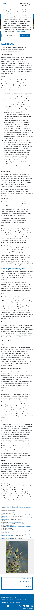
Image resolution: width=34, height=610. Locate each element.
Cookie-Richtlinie (20, 31)
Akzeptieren (25, 35)
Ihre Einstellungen (10, 35)
